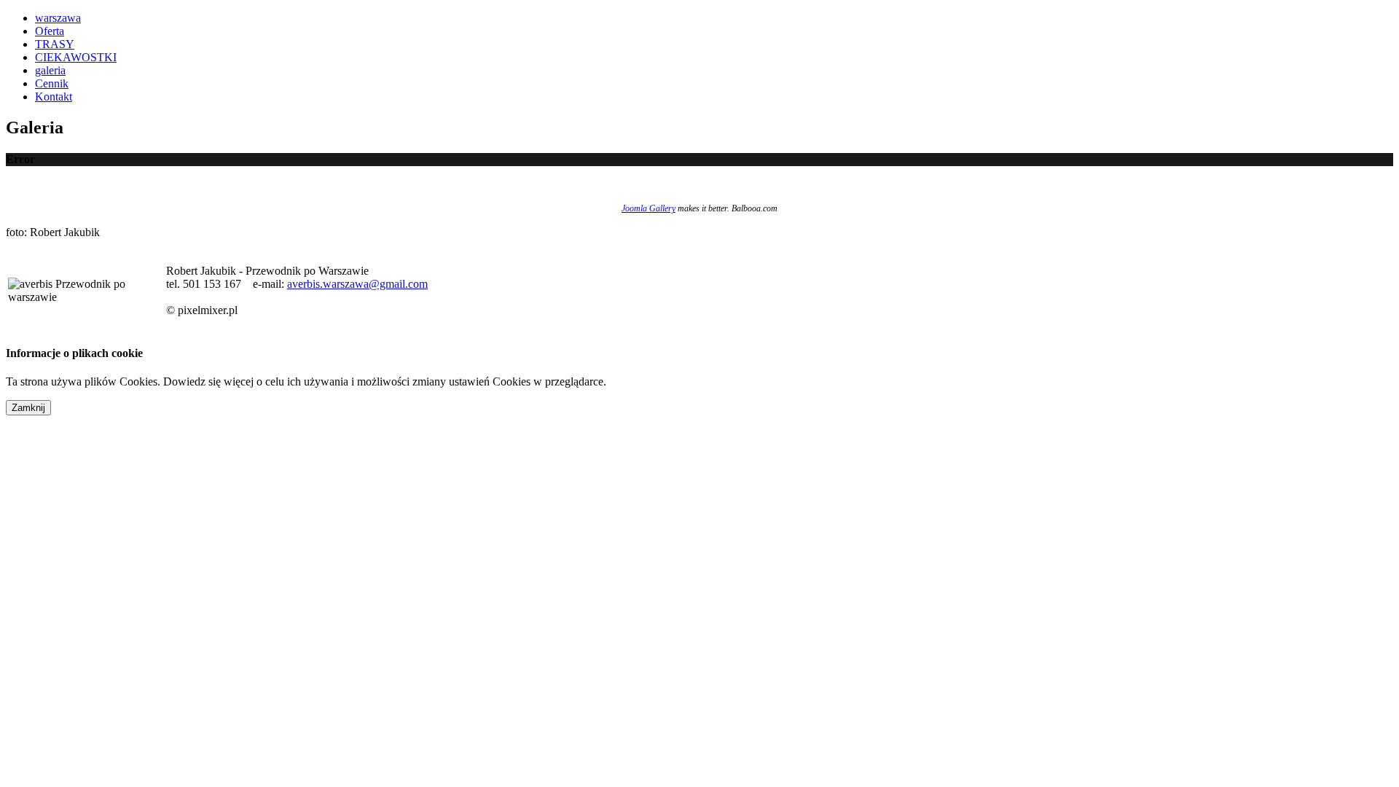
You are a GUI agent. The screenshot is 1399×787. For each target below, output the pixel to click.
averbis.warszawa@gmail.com (357, 284)
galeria (50, 70)
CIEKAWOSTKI (76, 57)
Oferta (49, 31)
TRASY (54, 44)
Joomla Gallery (648, 208)
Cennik (51, 83)
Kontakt (53, 96)
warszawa (58, 18)
